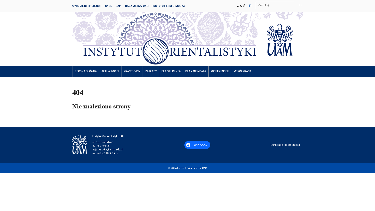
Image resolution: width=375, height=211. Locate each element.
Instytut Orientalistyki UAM (192, 168)
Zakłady (151, 71)
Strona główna (86, 71)
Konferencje (220, 71)
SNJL (108, 5)
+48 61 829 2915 (107, 153)
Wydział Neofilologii (86, 5)
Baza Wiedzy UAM (137, 5)
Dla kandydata (195, 71)
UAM (118, 5)
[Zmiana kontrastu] (250, 5)
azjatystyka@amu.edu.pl (107, 149)
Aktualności (110, 71)
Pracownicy (132, 71)
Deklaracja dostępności (285, 145)
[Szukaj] (299, 5)
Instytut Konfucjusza (169, 5)
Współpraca (242, 71)
